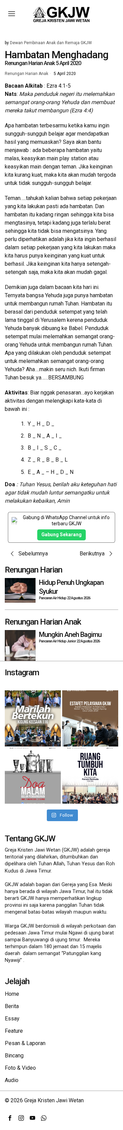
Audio (11, 1080)
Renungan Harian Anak (26, 74)
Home (12, 994)
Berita (12, 1006)
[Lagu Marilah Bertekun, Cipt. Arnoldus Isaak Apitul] (33, 718)
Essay (12, 1018)
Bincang (14, 1055)
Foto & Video (20, 1068)
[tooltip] (10, 1118)
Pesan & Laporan (25, 1043)
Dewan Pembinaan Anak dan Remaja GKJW (51, 42)
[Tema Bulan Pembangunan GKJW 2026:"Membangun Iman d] (33, 776)
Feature (14, 1031)
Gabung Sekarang (61, 534)
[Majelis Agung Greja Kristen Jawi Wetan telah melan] (90, 718)
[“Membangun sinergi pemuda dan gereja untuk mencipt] (90, 776)
